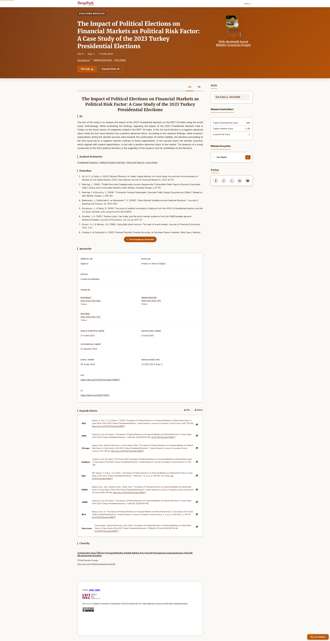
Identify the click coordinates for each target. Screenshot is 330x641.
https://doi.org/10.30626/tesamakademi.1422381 (96, 564)
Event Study (152, 162)
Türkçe (247, 4)
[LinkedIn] (239, 180)
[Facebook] (215, 180)
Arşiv (214, 85)
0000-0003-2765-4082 (91, 301)
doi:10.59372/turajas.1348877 (163, 437)
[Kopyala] (197, 424)
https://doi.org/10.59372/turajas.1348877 (100, 379)
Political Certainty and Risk (112, 162)
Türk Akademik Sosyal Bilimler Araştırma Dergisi (233, 43)
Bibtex (200, 410)
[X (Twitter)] (231, 180)
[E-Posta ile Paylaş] (247, 180)
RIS (188, 410)
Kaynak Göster (109, 69)
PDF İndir (85, 69)
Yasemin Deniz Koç (102, 60)
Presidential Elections (87, 162)
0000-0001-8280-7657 (151, 301)
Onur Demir (120, 60)
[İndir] (247, 157)
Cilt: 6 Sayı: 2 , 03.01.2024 (228, 97)
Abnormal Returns (135, 162)
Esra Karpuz (83, 60)
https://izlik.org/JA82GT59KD (95, 395)
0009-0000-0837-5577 (91, 317)
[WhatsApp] (223, 180)
